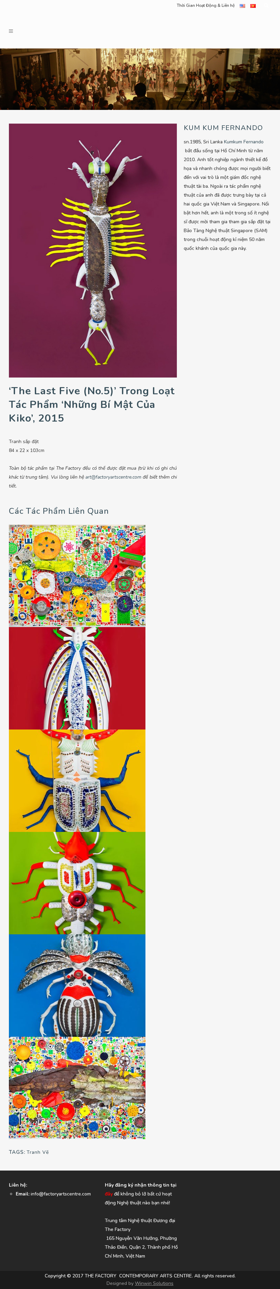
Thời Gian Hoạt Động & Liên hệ (206, 5)
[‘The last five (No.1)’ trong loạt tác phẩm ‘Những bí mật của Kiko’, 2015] (77, 882)
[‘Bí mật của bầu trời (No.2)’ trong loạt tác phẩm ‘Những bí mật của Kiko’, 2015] (77, 1087)
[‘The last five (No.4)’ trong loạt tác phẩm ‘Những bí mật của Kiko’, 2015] (77, 780)
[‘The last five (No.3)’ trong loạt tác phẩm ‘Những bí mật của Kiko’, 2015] (77, 678)
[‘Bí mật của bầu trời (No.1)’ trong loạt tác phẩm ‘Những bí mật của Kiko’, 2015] (77, 575)
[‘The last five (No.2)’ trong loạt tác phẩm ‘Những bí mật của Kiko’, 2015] (77, 985)
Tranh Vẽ (38, 1152)
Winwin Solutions (154, 1283)
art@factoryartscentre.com (113, 477)
